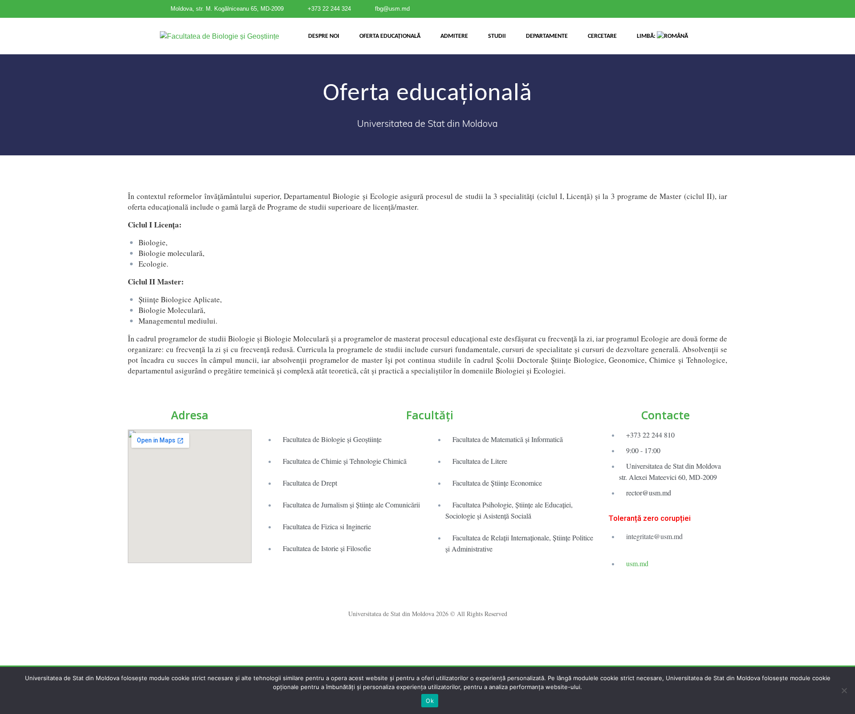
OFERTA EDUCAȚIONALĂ (389, 36)
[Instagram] (427, 592)
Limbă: (647, 36)
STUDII (497, 36)
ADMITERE (454, 36)
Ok (430, 700)
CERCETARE (602, 36)
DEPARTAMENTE (547, 36)
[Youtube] (444, 592)
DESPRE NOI (323, 36)
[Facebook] (411, 592)
